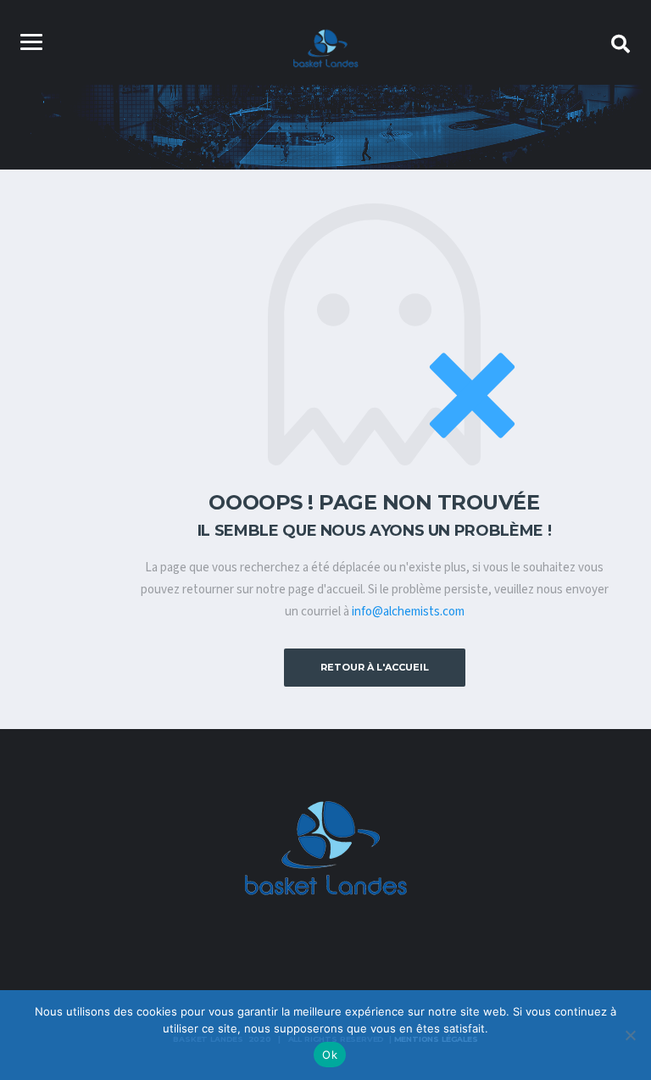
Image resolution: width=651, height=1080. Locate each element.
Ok (329, 1054)
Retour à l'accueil (374, 667)
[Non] (629, 1035)
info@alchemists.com (408, 612)
